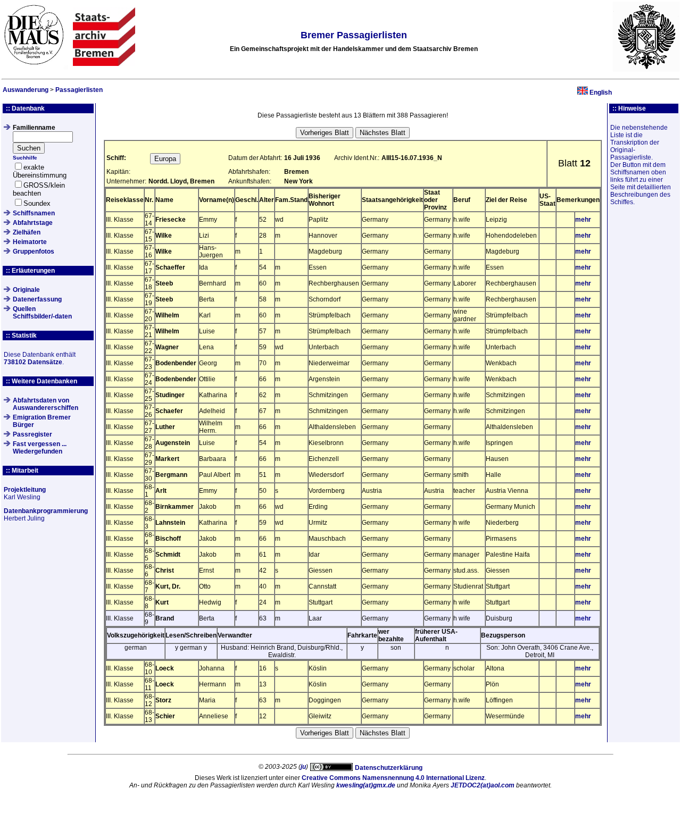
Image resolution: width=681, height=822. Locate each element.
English (600, 92)
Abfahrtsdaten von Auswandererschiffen (45, 404)
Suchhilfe (25, 158)
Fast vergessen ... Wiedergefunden (40, 447)
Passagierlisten (79, 90)
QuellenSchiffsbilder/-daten (42, 312)
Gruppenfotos (33, 251)
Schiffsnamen (34, 213)
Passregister (32, 434)
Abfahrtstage (33, 223)
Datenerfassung (37, 299)
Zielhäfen (26, 232)
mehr (583, 219)
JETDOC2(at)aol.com (482, 785)
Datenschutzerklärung (388, 767)
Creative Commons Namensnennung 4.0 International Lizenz (393, 778)
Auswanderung (25, 90)
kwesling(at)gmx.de (365, 785)
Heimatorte (30, 242)
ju (303, 766)
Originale (26, 289)
